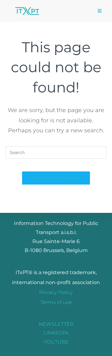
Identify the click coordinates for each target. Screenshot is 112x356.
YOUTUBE (56, 342)
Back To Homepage (56, 178)
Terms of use (56, 302)
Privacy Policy (56, 292)
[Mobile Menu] (100, 11)
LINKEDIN (56, 333)
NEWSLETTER (56, 324)
